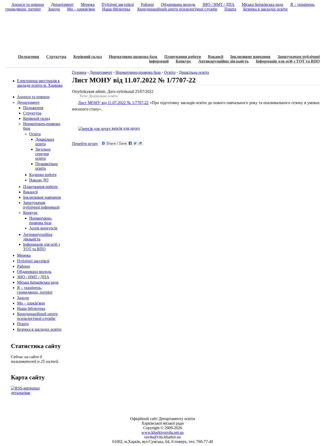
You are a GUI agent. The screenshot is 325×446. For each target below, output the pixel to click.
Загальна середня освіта (43, 154)
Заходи (23, 298)
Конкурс (183, 61)
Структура (56, 56)
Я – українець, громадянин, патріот (35, 289)
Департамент (28, 102)
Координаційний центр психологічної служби (37, 316)
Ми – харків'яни (31, 303)
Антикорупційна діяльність (223, 61)
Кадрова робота (42, 174)
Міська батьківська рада (37, 282)
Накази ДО (38, 180)
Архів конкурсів (43, 228)
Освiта (35, 134)
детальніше (20, 393)
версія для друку (125, 128)
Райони (23, 266)
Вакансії (215, 56)
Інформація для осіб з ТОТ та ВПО (288, 61)
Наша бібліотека (31, 308)
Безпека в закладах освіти (39, 329)
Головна (79, 72)
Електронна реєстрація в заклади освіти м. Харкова (39, 83)
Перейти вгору (85, 143)
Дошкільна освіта (44, 141)
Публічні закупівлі (33, 261)
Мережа (24, 255)
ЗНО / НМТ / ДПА (33, 277)
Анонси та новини (33, 97)
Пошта (23, 324)
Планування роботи (182, 56)
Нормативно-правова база (133, 56)
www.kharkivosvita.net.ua (162, 432)
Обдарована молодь (34, 271)
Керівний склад (87, 56)
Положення (28, 56)
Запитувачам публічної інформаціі (41, 204)
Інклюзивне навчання (250, 56)
